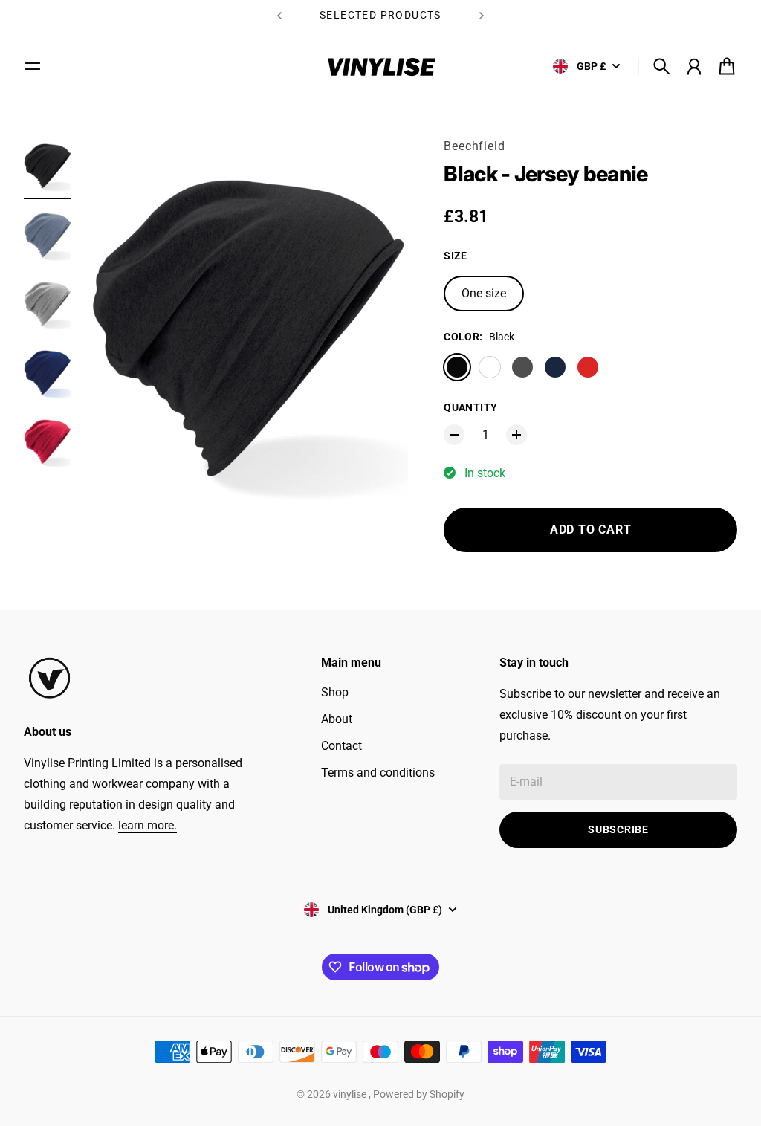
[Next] (481, 15)
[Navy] (555, 367)
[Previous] (279, 15)
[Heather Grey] (522, 367)
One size (484, 293)
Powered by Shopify (418, 1094)
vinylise (351, 1094)
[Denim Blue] (489, 367)
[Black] (457, 367)
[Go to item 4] (47, 372)
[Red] (587, 367)
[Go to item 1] (47, 166)
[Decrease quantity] (454, 434)
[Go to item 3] (47, 304)
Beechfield (474, 146)
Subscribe (618, 829)
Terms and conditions (378, 773)
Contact (341, 746)
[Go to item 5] (47, 441)
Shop (335, 692)
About (336, 719)
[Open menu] (33, 66)
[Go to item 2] (47, 235)
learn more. (147, 825)
